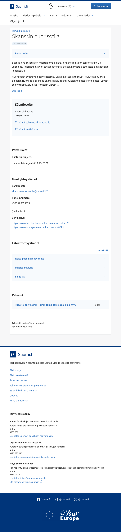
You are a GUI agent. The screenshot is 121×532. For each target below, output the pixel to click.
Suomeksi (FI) (64, 6)
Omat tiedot (83, 15)
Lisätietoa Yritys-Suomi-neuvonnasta (28, 478)
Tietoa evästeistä (19, 375)
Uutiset (14, 395)
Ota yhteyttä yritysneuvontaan (29, 481)
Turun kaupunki (21, 31)
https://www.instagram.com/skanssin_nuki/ (38, 227)
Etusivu (14, 15)
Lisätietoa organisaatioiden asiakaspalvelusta (32, 457)
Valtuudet (66, 15)
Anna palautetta (19, 400)
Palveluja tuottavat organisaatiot (28, 385)
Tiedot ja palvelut (32, 15)
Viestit (53, 15)
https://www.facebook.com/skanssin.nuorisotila (40, 223)
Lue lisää (17, 91)
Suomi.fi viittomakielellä (23, 390)
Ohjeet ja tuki (17, 21)
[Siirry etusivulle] (21, 6)
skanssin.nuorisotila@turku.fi (30, 191)
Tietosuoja (15, 370)
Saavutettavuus (18, 380)
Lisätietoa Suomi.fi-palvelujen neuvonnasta (31, 435)
